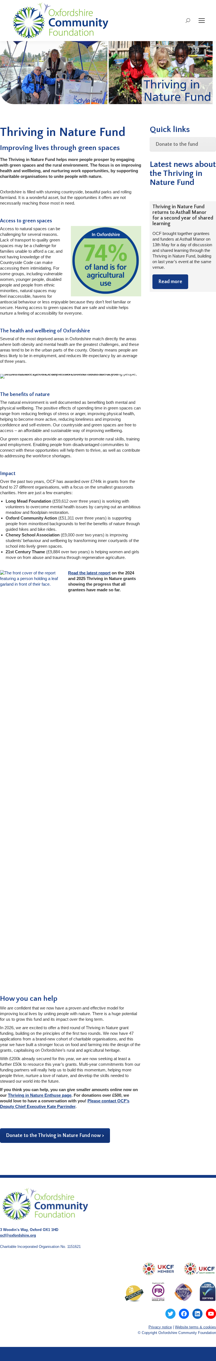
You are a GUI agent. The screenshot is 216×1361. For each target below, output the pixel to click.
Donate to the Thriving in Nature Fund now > (55, 1135)
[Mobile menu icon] (202, 20)
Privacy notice (160, 1327)
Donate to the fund (177, 144)
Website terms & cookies (195, 1327)
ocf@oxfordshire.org (18, 1235)
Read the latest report (89, 572)
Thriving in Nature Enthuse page (39, 1095)
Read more (170, 282)
